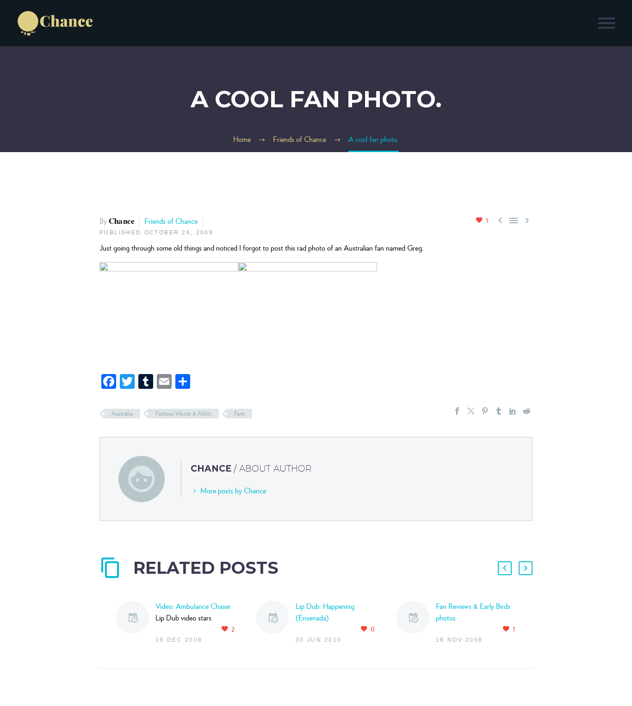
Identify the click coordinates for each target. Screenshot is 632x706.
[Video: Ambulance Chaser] (135, 623)
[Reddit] (526, 411)
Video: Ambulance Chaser (193, 606)
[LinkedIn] (512, 411)
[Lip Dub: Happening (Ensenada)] (276, 623)
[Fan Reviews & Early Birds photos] (416, 623)
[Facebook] (457, 411)
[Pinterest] (485, 411)
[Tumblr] (498, 411)
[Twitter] (471, 411)
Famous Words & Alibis (183, 413)
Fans (239, 413)
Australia (122, 413)
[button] (505, 568)
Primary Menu (606, 23)
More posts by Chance (233, 490)
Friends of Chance (171, 221)
